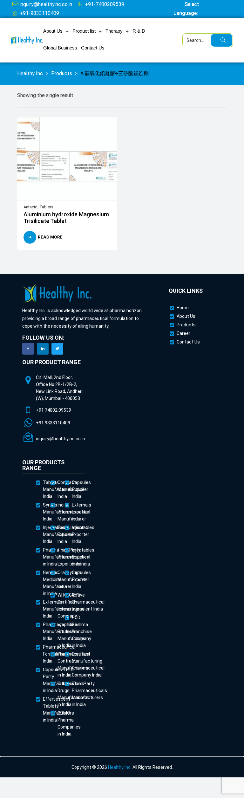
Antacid (30, 207)
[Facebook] (28, 349)
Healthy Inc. (120, 767)
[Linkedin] (43, 349)
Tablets (46, 207)
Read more (50, 236)
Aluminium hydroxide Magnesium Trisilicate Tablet (66, 218)
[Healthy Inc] (57, 293)
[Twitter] (57, 349)
